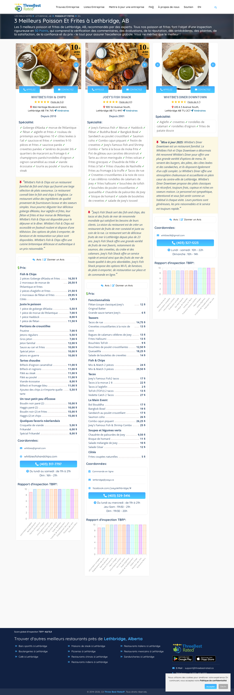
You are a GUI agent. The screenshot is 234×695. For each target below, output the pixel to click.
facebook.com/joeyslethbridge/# (112, 488)
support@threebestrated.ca (199, 668)
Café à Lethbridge (28, 656)
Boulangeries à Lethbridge (33, 651)
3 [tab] (49, 81)
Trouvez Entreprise (67, 7)
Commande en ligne (102, 471)
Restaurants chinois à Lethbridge (89, 656)
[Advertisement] (117, 604)
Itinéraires (63, 110)
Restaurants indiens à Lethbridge (89, 662)
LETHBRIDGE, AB (43, 16)
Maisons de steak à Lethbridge (88, 646)
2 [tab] (46, 81)
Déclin (223, 686)
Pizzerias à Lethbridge (83, 651)
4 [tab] (52, 81)
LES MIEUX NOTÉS (23, 16)
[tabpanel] (48, 66)
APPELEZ (30, 89)
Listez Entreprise (94, 7)
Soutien (188, 7)
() (57, 101)
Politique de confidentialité (213, 680)
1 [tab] (44, 81)
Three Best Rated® (114, 691)
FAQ (151, 7)
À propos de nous (168, 7)
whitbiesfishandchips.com (40, 456)
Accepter (210, 686)
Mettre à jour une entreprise (126, 7)
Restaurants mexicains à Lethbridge (143, 651)
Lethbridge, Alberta (123, 638)
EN (79, 16)
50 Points (41, 31)
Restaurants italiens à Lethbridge (141, 646)
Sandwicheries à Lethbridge (138, 656)
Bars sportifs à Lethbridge (32, 646)
